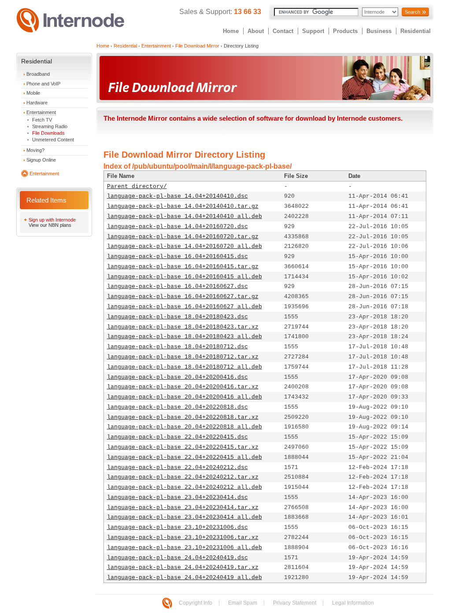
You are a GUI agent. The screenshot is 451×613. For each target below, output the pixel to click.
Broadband (38, 74)
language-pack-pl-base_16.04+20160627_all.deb (184, 306)
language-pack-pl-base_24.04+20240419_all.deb (184, 577)
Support (313, 31)
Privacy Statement (294, 603)
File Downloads (48, 133)
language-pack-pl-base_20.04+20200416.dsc (177, 377)
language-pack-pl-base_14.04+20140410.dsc (177, 196)
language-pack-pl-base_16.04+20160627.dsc (177, 286)
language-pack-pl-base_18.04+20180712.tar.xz (183, 357)
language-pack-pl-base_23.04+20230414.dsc (177, 497)
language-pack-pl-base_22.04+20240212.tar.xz (183, 477)
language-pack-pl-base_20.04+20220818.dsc (177, 407)
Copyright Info (195, 603)
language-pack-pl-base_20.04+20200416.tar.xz (183, 387)
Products (345, 31)
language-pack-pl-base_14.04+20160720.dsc (177, 226)
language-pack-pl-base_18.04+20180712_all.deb (184, 367)
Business (379, 31)
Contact (283, 31)
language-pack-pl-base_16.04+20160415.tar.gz (183, 266)
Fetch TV (42, 119)
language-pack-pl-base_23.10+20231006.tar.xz (183, 537)
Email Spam (242, 603)
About (256, 31)
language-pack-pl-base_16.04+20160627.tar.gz (183, 296)
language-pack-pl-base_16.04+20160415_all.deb (184, 276)
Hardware (37, 102)
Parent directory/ (137, 186)
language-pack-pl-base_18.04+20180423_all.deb (184, 336)
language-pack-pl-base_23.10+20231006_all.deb (184, 547)
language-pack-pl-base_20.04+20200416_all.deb (184, 397)
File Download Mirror (197, 45)
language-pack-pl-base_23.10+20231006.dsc (177, 527)
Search (412, 12)
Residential (415, 31)
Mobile (33, 93)
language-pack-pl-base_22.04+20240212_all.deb (184, 487)
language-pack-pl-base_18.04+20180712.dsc (177, 346)
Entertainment (41, 112)
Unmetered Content (53, 139)
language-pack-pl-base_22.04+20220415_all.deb (184, 457)
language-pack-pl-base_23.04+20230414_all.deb (184, 517)
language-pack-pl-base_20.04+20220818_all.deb (184, 427)
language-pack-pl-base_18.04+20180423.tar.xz (183, 327)
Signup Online (41, 159)
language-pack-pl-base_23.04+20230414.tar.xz (183, 507)
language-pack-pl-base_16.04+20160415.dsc (177, 256)
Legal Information (353, 603)
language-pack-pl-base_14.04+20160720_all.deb (184, 246)
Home (231, 31)
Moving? (35, 150)
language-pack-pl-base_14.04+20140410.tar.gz (183, 206)
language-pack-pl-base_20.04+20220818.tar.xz (183, 417)
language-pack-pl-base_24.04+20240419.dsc (177, 557)
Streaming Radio (49, 126)
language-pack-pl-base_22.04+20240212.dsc (177, 467)
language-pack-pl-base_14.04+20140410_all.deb (184, 216)
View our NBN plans (50, 225)
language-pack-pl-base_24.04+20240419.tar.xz (183, 567)
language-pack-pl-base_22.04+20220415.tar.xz (183, 447)
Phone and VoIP (43, 83)
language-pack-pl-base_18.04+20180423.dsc (177, 317)
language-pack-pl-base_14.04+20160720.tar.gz (183, 236)
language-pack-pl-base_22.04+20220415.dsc (177, 437)
